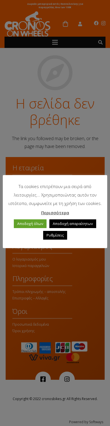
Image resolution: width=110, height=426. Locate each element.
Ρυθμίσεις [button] (55, 235)
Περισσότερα (55, 212)
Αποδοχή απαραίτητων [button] (73, 223)
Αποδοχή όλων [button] (30, 223)
